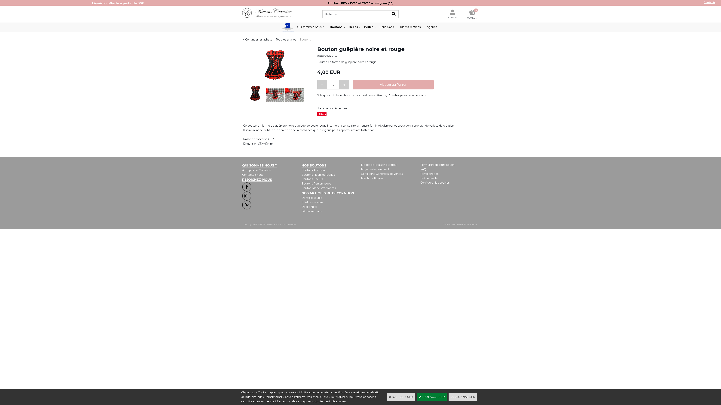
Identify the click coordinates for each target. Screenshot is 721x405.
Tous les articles (286, 39)
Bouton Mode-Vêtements (319, 188)
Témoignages (429, 174)
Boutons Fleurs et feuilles (318, 174)
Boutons (336, 27)
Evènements (428, 178)
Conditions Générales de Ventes (382, 174)
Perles (368, 27)
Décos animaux (312, 211)
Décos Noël (309, 206)
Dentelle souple (312, 198)
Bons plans (386, 27)
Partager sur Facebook (332, 108)
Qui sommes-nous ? (310, 27)
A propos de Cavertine (256, 170)
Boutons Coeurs (312, 179)
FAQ (423, 169)
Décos (353, 27)
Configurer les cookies (434, 182)
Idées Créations (410, 27)
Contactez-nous (252, 174)
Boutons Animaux (313, 170)
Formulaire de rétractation (437, 164)
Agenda (432, 27)
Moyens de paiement (375, 169)
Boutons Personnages (316, 183)
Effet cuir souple (312, 202)
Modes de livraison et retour (379, 164)
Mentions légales (372, 178)
